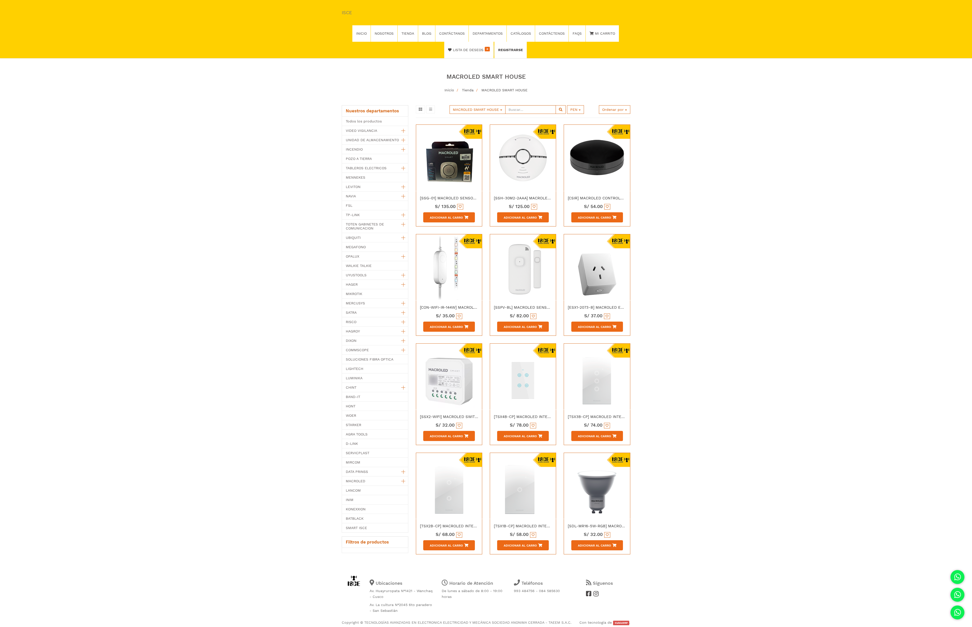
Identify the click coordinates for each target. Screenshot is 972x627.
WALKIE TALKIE (359, 266)
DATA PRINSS (357, 472)
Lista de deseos (470, 49)
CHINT (351, 387)
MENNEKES (355, 177)
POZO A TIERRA (359, 159)
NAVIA (351, 196)
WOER (351, 415)
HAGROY (353, 331)
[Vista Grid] (420, 109)
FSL (349, 205)
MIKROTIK (354, 294)
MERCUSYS (355, 303)
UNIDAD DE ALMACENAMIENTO (372, 140)
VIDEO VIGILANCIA (361, 131)
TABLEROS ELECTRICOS (366, 168)
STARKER (353, 425)
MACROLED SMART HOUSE (504, 90)
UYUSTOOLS (356, 275)
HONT (350, 406)
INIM (349, 500)
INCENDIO (354, 149)
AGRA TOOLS (357, 434)
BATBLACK (354, 518)
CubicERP (621, 622)
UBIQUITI (353, 238)
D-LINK (352, 444)
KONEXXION (356, 509)
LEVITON (353, 187)
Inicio (449, 90)
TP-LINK (353, 215)
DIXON (351, 341)
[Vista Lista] (430, 109)
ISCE (347, 12)
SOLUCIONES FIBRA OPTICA (369, 359)
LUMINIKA (354, 378)
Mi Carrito (604, 33)
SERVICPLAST (357, 453)
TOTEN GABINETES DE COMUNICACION (365, 226)
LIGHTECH (354, 369)
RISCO (351, 322)
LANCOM (353, 490)
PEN (574, 110)
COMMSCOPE (357, 350)
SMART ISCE (356, 528)
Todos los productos (364, 121)
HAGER (352, 284)
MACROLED (355, 481)
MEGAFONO (356, 247)
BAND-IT (353, 397)
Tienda (468, 90)
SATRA (351, 312)
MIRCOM (353, 462)
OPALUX (352, 256)
